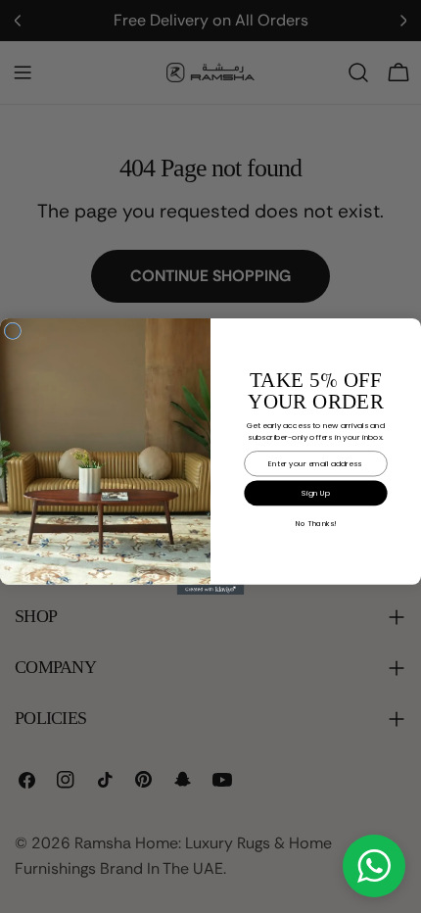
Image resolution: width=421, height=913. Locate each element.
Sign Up (316, 493)
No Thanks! (315, 523)
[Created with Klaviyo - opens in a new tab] (211, 590)
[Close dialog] (12, 330)
